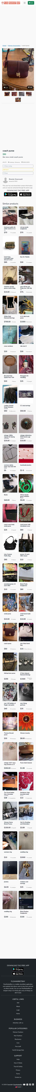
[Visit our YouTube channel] (24, 1085)
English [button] (19, 1087)
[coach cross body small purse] (10, 513)
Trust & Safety (18, 1066)
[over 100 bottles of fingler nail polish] (10, 692)
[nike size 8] (26, 334)
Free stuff (18, 1046)
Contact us (18, 1077)
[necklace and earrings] (26, 870)
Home (4, 45)
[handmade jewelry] (26, 453)
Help (18, 1059)
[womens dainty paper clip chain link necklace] (10, 453)
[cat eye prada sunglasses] (26, 216)
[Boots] (10, 483)
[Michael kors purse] (10, 662)
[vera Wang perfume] (26, 692)
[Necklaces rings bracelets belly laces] (26, 781)
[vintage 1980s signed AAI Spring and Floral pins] (10, 424)
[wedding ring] (26, 840)
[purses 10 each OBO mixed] (26, 543)
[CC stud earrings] (26, 394)
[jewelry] (10, 870)
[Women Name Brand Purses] (10, 811)
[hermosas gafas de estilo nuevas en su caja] (10, 216)
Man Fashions (18, 1036)
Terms (18, 1074)
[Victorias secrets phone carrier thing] (10, 275)
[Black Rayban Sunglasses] (26, 900)
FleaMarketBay (17, 1084)
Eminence (17, 162)
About (18, 1006)
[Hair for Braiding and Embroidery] (26, 811)
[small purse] (10, 602)
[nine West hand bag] (26, 632)
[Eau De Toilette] (26, 245)
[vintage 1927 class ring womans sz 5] (10, 751)
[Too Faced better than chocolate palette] (10, 781)
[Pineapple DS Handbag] (26, 364)
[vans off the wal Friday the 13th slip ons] (26, 275)
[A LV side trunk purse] (26, 305)
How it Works (18, 1063)
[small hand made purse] (26, 602)
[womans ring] (10, 840)
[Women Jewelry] (26, 721)
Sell (18, 1003)
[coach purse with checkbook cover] (26, 513)
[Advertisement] (18, 25)
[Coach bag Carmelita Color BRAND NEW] (10, 245)
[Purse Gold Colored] (26, 751)
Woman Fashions (18, 1032)
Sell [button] (32, 3)
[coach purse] (10, 632)
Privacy (18, 1070)
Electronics (18, 1039)
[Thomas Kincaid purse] (10, 721)
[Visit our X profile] (27, 1085)
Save (6, 173)
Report (7, 169)
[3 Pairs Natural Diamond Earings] (26, 662)
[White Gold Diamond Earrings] (10, 305)
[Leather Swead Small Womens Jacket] (10, 394)
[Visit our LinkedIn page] (33, 1085)
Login (18, 1010)
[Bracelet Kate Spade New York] (10, 364)
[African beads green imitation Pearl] (26, 483)
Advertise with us (18, 1023)
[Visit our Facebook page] (30, 1085)
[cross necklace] (10, 334)
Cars (18, 1043)
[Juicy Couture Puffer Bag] (10, 543)
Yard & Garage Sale (18, 1050)
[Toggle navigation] (24, 3)
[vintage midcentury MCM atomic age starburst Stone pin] (26, 424)
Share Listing (8, 166)
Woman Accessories (14, 45)
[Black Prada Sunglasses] (26, 572)
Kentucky (11, 162)
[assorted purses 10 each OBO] (10, 572)
